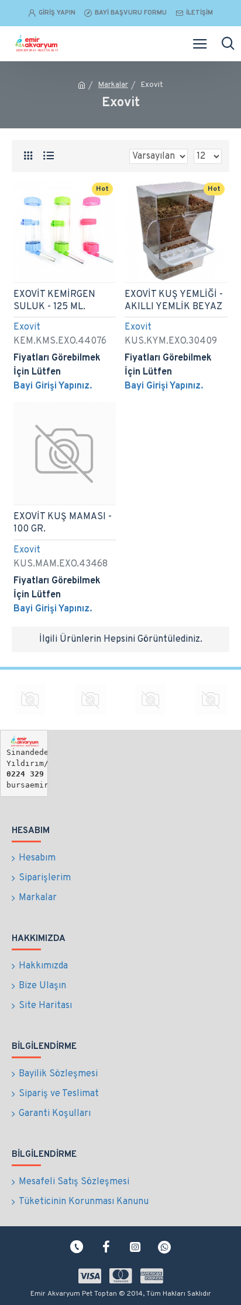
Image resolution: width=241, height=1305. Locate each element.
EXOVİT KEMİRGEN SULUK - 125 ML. (54, 301)
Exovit (26, 327)
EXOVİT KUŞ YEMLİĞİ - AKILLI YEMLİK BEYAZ (174, 301)
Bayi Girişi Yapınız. (52, 386)
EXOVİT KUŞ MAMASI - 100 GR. (62, 523)
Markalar (113, 85)
